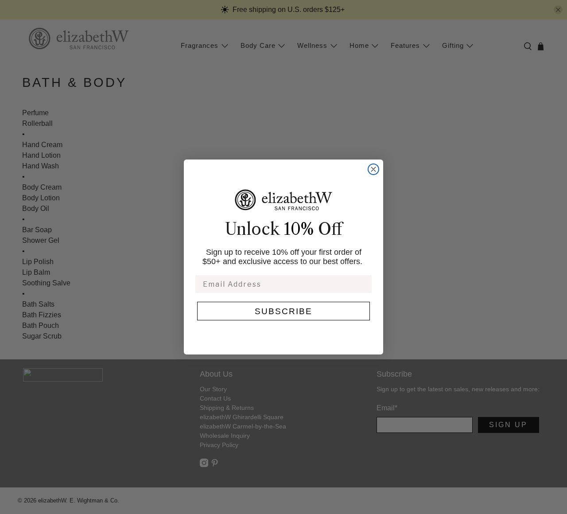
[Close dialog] (373, 169)
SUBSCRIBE (283, 311)
